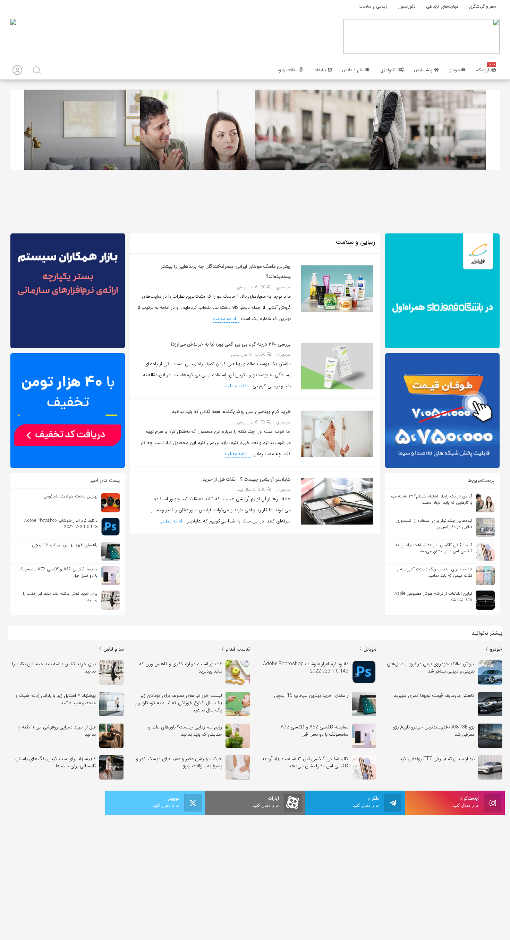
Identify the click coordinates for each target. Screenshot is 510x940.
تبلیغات (268, 910)
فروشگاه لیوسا (236, 851)
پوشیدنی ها (238, 860)
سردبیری (284, 287)
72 (264, 422)
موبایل (369, 649)
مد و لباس (113, 649)
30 (264, 287)
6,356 (261, 354)
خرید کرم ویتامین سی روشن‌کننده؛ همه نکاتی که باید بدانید (231, 411)
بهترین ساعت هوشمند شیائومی (342, 851)
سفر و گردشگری (234, 878)
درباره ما (243, 910)
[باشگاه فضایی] (421, 36)
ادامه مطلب (225, 318)
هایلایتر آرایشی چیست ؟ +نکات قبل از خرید (246, 479)
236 (262, 489)
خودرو (495, 649)
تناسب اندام (237, 649)
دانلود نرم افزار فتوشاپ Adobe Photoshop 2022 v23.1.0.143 (323, 864)
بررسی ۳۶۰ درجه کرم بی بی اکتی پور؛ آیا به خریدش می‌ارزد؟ (230, 344)
